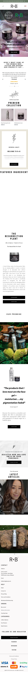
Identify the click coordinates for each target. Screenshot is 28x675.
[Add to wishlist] (12, 108)
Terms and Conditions (5, 595)
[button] (14, 33)
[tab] (12, 511)
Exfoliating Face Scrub (5, 121)
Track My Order (4, 611)
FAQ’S (2, 586)
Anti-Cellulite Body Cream (19, 121)
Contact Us (3, 589)
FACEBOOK (14, 640)
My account (3, 605)
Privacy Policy (4, 592)
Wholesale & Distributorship (7, 598)
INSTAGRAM (14, 644)
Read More (14, 162)
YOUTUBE (14, 648)
